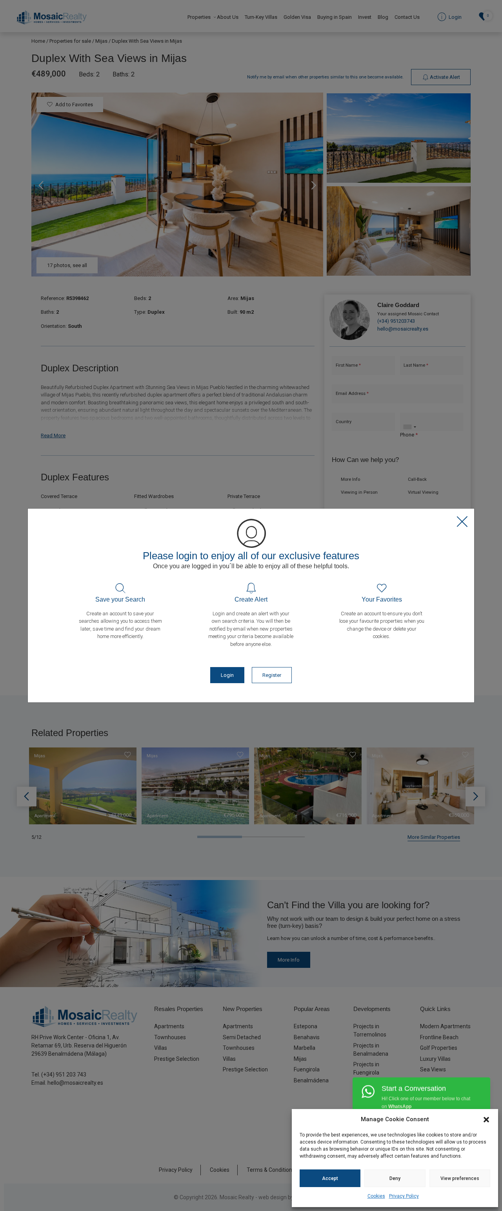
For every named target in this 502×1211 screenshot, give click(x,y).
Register (271, 675)
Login (227, 675)
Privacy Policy (404, 1196)
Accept (330, 1178)
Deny (394, 1178)
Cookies (376, 1196)
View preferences (459, 1178)
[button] (486, 1119)
